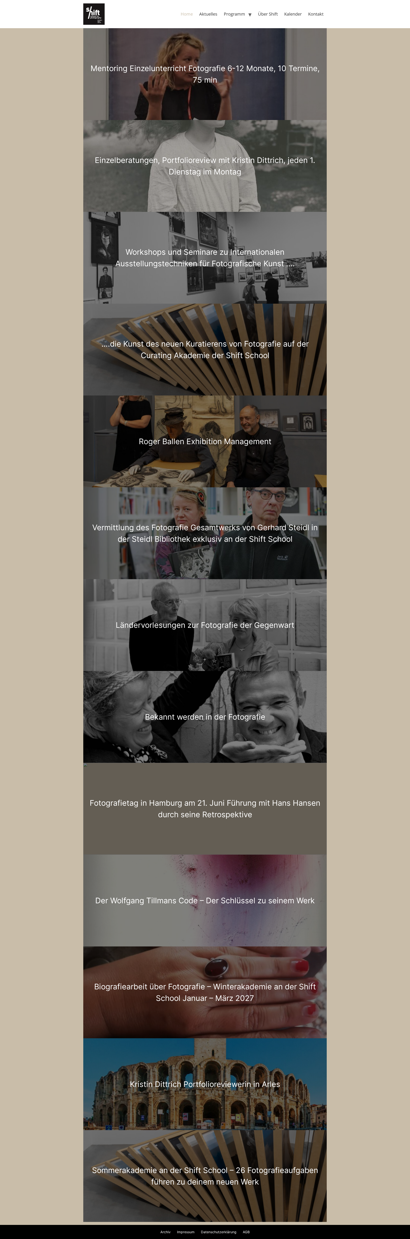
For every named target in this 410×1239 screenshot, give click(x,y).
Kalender (293, 14)
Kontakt (316, 14)
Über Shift (268, 14)
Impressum (186, 1232)
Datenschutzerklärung (218, 1232)
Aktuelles (208, 14)
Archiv (165, 1232)
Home (187, 14)
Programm (234, 14)
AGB (246, 1232)
